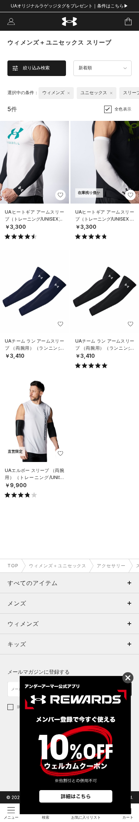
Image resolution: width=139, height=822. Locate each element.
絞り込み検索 (36, 67)
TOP (13, 565)
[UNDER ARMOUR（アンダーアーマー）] (69, 22)
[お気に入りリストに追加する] (60, 195)
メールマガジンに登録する (38, 672)
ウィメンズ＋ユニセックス (58, 565)
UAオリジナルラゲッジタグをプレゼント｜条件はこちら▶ (69, 6)
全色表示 (123, 109)
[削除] (68, 93)
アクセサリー (111, 565)
